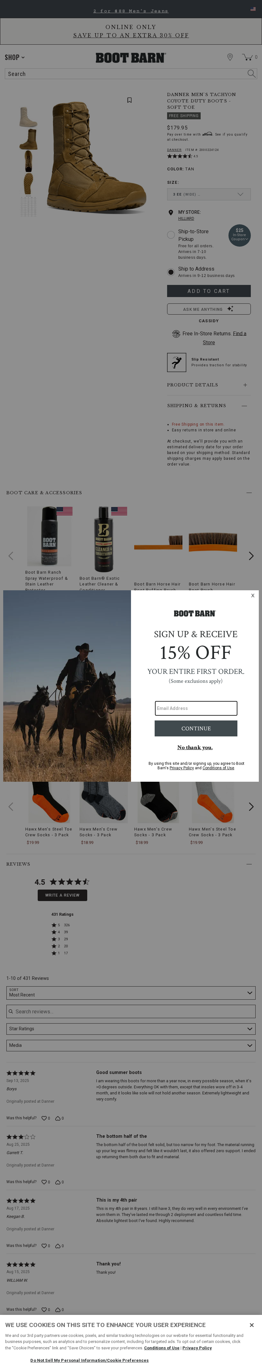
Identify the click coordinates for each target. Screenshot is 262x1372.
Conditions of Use (162, 1348)
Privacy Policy (197, 1348)
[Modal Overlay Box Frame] (131, 686)
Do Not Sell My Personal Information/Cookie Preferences (89, 1360)
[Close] (252, 1325)
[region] (131, 1343)
